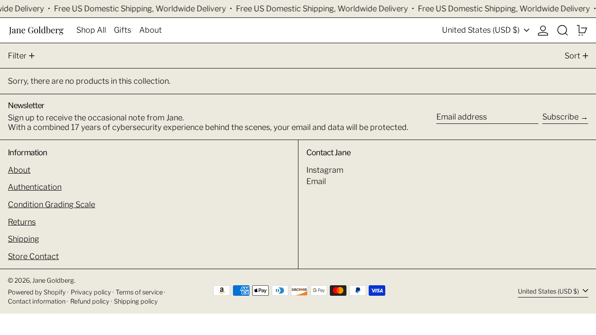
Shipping (23, 238)
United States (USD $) (481, 29)
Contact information (36, 301)
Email (316, 181)
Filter (17, 55)
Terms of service (139, 292)
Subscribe (560, 116)
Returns (22, 221)
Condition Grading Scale (51, 204)
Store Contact (33, 256)
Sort (572, 55)
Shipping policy (136, 301)
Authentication (35, 186)
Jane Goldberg (53, 280)
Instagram (324, 169)
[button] (563, 30)
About (19, 169)
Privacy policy (91, 292)
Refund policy (90, 301)
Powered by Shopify (37, 292)
